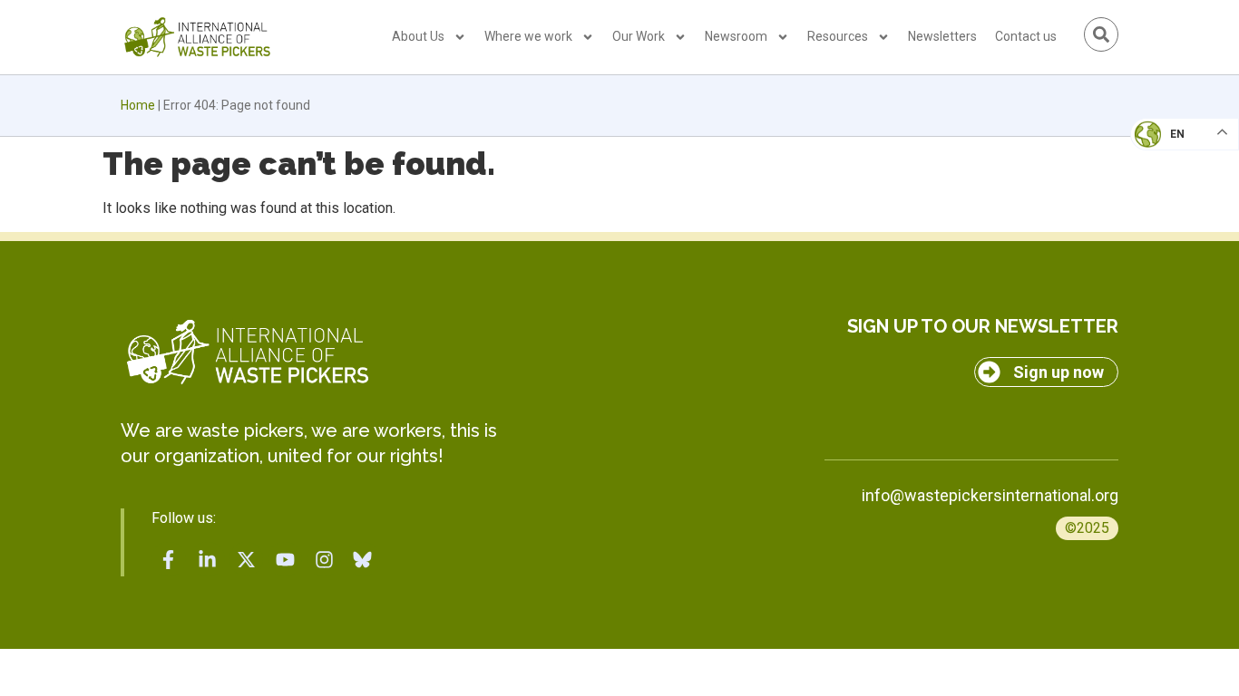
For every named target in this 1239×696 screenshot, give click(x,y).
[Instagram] (324, 559)
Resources (837, 36)
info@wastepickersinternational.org (990, 495)
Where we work (528, 36)
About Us (418, 36)
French (1166, 150)
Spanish (1167, 259)
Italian (1165, 186)
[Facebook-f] (168, 559)
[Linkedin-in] (207, 559)
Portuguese (1180, 223)
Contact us (1026, 36)
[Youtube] (285, 559)
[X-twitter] (246, 559)
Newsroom (736, 36)
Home (138, 105)
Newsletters (942, 36)
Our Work (638, 36)
